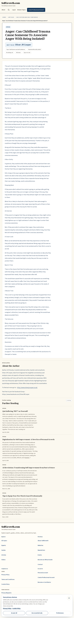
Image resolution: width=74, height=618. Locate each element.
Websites (40, 545)
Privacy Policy (5, 575)
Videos (3, 560)
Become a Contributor (44, 582)
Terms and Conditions (8, 579)
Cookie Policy (5, 584)
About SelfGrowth (43, 541)
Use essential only (37, 613)
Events (40, 555)
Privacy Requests (6, 593)
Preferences (60, 613)
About (3, 10)
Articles (11, 17)
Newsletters (41, 550)
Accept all (14, 613)
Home (4, 17)
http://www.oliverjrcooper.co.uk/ (27, 388)
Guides (3, 550)
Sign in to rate (27, 52)
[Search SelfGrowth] (9, 10)
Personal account (43, 573)
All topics (4, 541)
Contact (40, 564)
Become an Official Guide (45, 560)
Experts (3, 545)
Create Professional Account (46, 577)
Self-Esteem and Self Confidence (27, 17)
